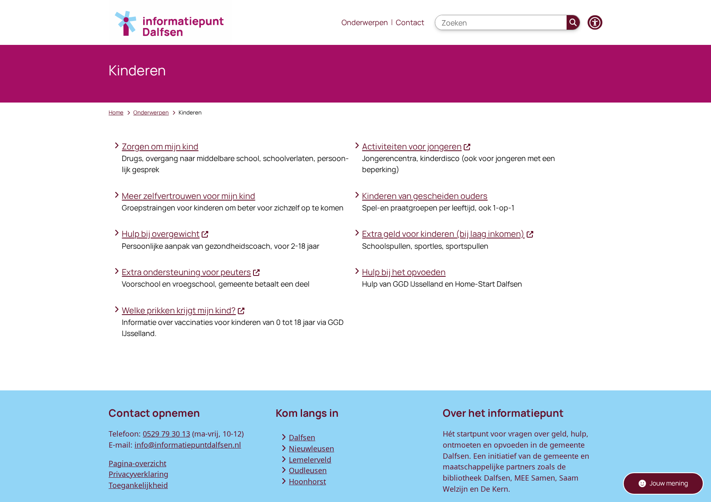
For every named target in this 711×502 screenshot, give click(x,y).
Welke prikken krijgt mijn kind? (179, 310)
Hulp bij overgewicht (161, 233)
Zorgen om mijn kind (160, 146)
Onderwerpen (151, 112)
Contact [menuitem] (410, 22)
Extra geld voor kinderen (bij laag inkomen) (443, 233)
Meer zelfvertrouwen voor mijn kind (188, 195)
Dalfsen (302, 437)
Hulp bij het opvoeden (404, 272)
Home (116, 112)
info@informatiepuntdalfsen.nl (188, 445)
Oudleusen (308, 470)
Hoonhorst (307, 481)
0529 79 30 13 (166, 434)
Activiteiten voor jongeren (412, 146)
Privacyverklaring (138, 474)
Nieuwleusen (311, 448)
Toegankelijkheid (138, 485)
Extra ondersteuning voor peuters (186, 272)
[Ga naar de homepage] (170, 22)
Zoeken (573, 22)
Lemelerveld (310, 460)
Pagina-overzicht (137, 463)
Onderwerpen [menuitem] (365, 22)
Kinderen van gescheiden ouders (425, 195)
